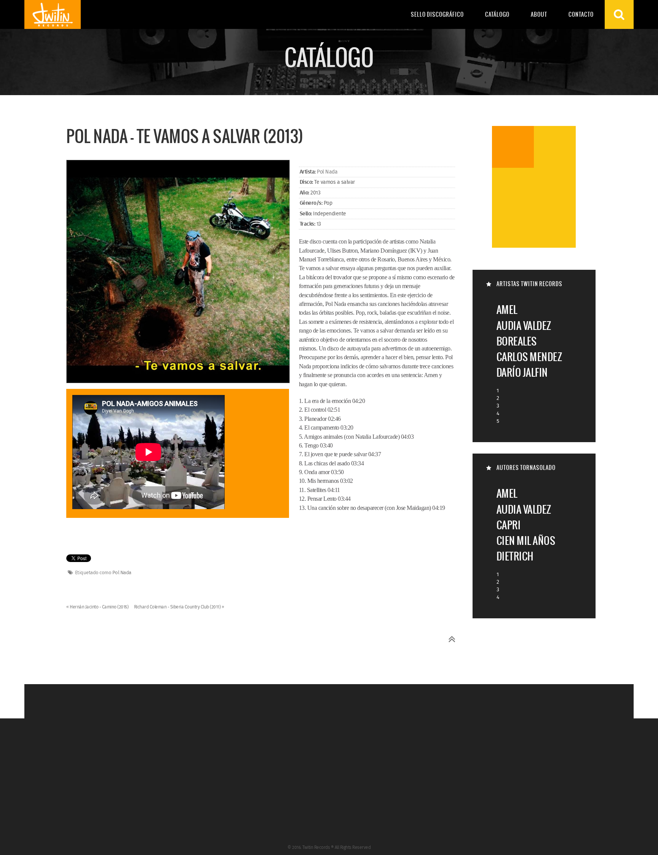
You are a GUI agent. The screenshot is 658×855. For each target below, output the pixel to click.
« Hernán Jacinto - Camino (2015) (97, 607)
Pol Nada (327, 172)
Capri (509, 525)
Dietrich (515, 556)
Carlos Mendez (529, 357)
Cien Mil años (526, 540)
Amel (507, 310)
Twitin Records (52, 14)
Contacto (581, 14)
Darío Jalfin (522, 372)
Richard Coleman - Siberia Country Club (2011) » (179, 607)
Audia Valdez (524, 325)
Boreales (517, 341)
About (539, 14)
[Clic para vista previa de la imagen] (178, 272)
